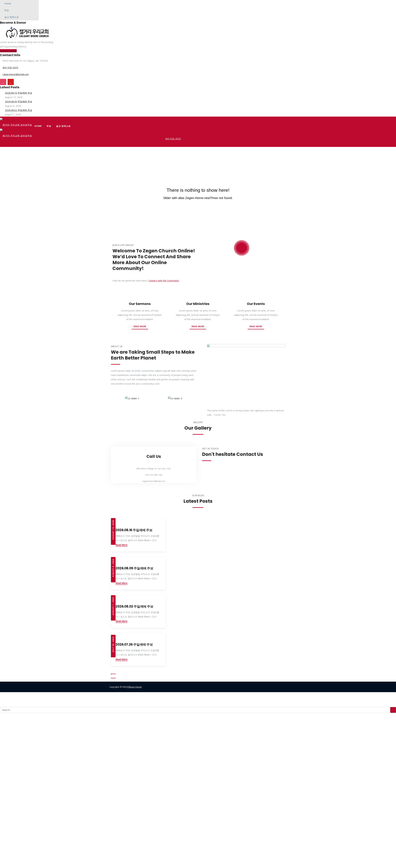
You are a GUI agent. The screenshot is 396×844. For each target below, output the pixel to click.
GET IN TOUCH (8, 50)
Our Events (256, 304)
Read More (139, 326)
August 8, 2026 (113, 568)
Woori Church (134, 686)
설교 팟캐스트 (11, 17)
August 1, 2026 (113, 606)
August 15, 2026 (113, 530)
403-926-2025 (10, 67)
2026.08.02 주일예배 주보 (18, 110)
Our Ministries (197, 304)
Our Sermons (140, 304)
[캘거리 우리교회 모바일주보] (16, 123)
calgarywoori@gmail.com (15, 74)
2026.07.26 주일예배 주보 (134, 644)
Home (7, 3)
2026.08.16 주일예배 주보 (18, 92)
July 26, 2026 (113, 645)
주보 (6, 10)
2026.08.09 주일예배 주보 (18, 101)
